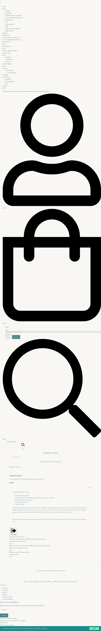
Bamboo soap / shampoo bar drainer (19, 548)
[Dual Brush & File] (19, 552)
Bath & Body (8, 13)
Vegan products (9, 31)
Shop (4, 9)
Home (4, 6)
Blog (6, 83)
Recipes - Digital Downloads (12, 28)
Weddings (5, 75)
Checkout (16, 337)
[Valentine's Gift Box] (11, 471)
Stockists (5, 68)
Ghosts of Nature (7, 64)
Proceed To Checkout (55, 461)
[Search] (23, 444)
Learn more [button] (44, 628)
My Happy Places (9, 81)
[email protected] (10, 625)
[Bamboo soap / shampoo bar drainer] (29, 545)
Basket (8, 337)
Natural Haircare (9, 24)
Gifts (6, 22)
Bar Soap (7, 11)
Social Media (6, 77)
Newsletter (8, 79)
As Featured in (9, 59)
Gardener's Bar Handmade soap (17, 541)
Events (4, 66)
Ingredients (8, 57)
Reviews (7, 61)
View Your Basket (44, 461)
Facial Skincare (9, 20)
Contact (5, 86)
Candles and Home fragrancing (13, 15)
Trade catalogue (12, 72)
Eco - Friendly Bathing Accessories (14, 17)
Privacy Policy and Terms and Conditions (50, 570)
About (4, 55)
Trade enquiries (9, 70)
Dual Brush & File (13, 554)
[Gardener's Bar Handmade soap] (27, 539)
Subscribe (4, 615)
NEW (6, 26)
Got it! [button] (94, 628)
